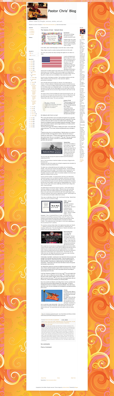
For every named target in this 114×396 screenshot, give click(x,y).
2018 (31, 121)
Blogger (76, 387)
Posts (32, 53)
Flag (49, 321)
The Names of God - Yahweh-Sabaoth (33, 87)
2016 (31, 125)
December (34, 71)
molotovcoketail (66, 387)
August (33, 82)
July (32, 84)
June (33, 106)
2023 (31, 66)
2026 (31, 61)
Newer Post (43, 377)
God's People (52, 321)
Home (58, 377)
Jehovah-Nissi (68, 321)
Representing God (51, 322)
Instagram (32, 31)
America (46, 321)
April (33, 110)
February (34, 113)
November (34, 74)
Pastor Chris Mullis (82, 36)
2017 (31, 123)
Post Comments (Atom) (51, 380)
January (33, 115)
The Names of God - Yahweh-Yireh (33, 97)
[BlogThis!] (63, 320)
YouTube (32, 34)
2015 (31, 126)
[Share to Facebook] (66, 320)
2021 (31, 70)
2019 (31, 119)
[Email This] (62, 320)
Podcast (32, 29)
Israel (64, 321)
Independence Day (59, 321)
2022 (31, 68)
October (33, 77)
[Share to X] (64, 320)
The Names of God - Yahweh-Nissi (33, 102)
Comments (33, 55)
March (33, 112)
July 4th (73, 321)
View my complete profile (82, 160)
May (33, 108)
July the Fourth (44, 322)
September (34, 79)
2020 (31, 117)
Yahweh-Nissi (66, 322)
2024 (31, 64)
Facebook (32, 32)
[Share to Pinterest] (67, 320)
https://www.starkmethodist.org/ (49, 24)
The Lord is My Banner (59, 322)
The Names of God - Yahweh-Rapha (33, 92)
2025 (31, 63)
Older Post (73, 377)
